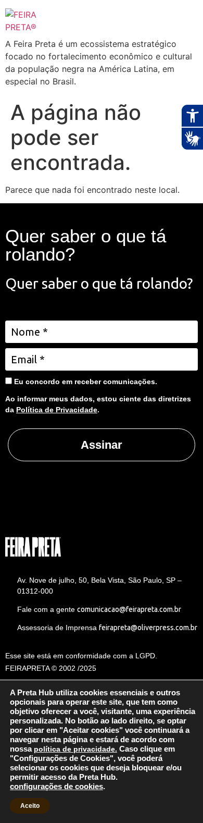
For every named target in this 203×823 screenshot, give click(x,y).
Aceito (30, 805)
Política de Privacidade (56, 410)
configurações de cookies (56, 786)
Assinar (101, 444)
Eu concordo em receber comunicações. (84, 381)
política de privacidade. (75, 749)
